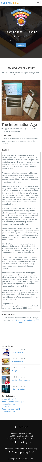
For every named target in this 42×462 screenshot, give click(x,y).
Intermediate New (10, 404)
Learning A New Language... (21, 380)
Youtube (20, 449)
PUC (31, 452)
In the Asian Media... (18, 389)
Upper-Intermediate (11, 409)
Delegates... (15, 371)
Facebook (10, 449)
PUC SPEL (10, 3)
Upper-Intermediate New (13, 402)
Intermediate (8, 411)
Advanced (7, 406)
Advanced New (9, 399)
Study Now (21, 45)
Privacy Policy (32, 449)
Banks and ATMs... (18, 362)
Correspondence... (18, 352)
